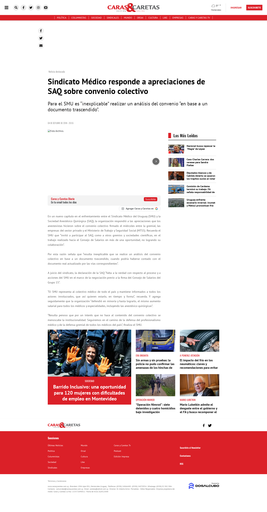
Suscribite (150, 199)
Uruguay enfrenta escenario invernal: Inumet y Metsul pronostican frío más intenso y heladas (201, 204)
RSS (181, 463)
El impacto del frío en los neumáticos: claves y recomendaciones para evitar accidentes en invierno (199, 365)
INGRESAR (236, 7)
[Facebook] (41, 31)
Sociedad (96, 18)
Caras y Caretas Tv (199, 18)
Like (165, 18)
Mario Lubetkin (187, 400)
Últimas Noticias (55, 445)
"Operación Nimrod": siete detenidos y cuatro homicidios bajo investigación (155, 408)
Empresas (177, 18)
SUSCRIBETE (254, 7)
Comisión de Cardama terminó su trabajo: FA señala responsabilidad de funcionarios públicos (201, 191)
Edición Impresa (121, 456)
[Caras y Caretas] (64, 427)
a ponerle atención (189, 355)
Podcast (117, 451)
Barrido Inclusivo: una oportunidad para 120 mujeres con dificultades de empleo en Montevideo (89, 392)
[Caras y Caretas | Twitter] (31, 8)
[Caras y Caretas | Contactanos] (216, 425)
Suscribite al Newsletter (190, 447)
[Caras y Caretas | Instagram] (38, 8)
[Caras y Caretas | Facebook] (23, 8)
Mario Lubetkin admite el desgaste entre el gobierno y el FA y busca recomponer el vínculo (198, 410)
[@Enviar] (41, 46)
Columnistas (78, 18)
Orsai (140, 18)
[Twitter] (41, 38)
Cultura (153, 18)
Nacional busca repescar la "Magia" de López (201, 147)
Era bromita (142, 355)
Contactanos (185, 455)
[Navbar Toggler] (9, 7)
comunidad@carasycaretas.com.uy (69, 489)
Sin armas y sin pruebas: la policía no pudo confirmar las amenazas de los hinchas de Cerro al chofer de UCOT (155, 365)
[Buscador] (16, 8)
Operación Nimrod (145, 400)
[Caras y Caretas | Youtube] (46, 8)
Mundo (128, 18)
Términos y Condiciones (57, 481)
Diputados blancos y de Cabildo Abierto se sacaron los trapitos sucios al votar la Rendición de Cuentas (201, 177)
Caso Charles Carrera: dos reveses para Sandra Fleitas (200, 162)
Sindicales (113, 18)
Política (61, 18)
